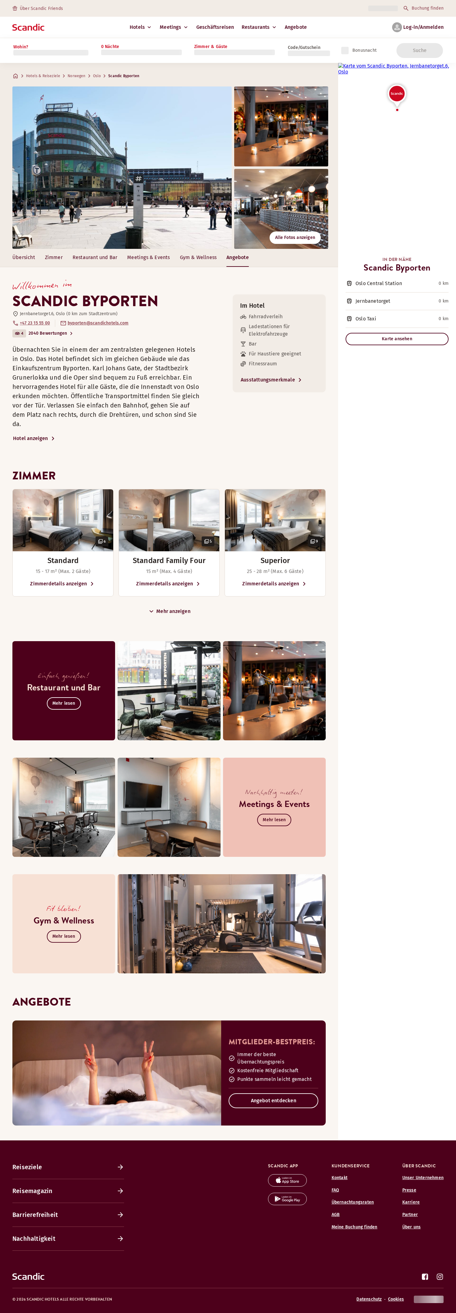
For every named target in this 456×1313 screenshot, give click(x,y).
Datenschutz (369, 1299)
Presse (409, 1190)
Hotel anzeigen (30, 438)
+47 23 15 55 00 (35, 323)
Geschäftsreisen (215, 27)
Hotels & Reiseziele (43, 76)
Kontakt (339, 1177)
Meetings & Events (148, 257)
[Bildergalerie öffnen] (63, 520)
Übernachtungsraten (353, 1202)
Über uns (411, 1227)
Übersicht (23, 257)
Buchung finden (428, 8)
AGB (336, 1214)
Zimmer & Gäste (211, 46)
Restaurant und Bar (95, 257)
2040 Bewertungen (48, 333)
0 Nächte (110, 46)
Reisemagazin (32, 1191)
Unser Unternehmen (423, 1177)
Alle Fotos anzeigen (295, 237)
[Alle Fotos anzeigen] (122, 167)
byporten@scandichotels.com (98, 323)
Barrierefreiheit (35, 1214)
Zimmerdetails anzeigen (58, 584)
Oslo (97, 76)
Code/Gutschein (304, 47)
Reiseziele (27, 1167)
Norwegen (76, 76)
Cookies (396, 1299)
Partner (410, 1214)
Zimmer (54, 257)
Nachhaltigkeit (34, 1238)
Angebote (296, 27)
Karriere (411, 1202)
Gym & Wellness (198, 257)
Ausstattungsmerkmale (268, 380)
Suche (420, 50)
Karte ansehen (397, 338)
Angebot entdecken (273, 1101)
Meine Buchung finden (355, 1227)
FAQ (335, 1190)
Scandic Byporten (123, 76)
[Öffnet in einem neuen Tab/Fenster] (287, 1184)
